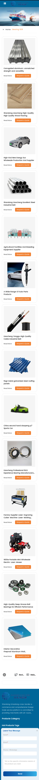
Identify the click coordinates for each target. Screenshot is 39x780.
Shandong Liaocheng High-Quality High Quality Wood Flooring (19, 114)
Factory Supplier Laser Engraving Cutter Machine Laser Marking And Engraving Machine (18, 518)
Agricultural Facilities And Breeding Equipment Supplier (19, 248)
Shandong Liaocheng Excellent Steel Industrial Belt (19, 203)
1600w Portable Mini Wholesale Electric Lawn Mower (17, 561)
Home (8, 29)
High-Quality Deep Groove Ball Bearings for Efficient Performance (18, 605)
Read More (8, 76)
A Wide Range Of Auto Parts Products (16, 293)
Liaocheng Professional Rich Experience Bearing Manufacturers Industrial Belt (19, 473)
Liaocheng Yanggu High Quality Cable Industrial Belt (17, 337)
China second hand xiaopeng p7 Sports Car (18, 427)
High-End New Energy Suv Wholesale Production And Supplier (19, 159)
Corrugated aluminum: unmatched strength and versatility (19, 69)
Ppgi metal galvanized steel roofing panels (19, 382)
